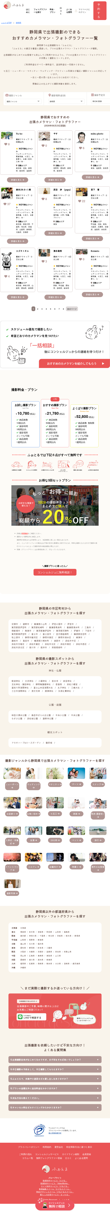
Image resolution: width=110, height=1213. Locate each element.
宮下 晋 (95, 189)
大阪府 (23, 951)
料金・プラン (52, 10)
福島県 (66, 931)
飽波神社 (16, 680)
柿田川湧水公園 (19, 715)
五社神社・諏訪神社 (21, 684)
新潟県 (40, 939)
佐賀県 (32, 963)
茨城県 (60, 935)
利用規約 (25, 533)
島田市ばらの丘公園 (41, 715)
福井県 (40, 943)
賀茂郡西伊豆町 (19, 627)
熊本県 (49, 963)
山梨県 (23, 939)
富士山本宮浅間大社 (43, 687)
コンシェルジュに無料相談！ (55, 572)
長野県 (32, 939)
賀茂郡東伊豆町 (43, 630)
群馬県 (77, 935)
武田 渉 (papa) (62, 189)
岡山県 (23, 955)
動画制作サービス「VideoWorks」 (55, 1183)
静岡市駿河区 (31, 637)
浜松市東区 (34, 644)
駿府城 (49, 742)
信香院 (59, 684)
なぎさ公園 (17, 718)
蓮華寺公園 (48, 718)
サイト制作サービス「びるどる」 (55, 1186)
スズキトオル (22, 250)
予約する (98, 11)
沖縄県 (23, 967)
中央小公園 (61, 715)
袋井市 (44, 647)
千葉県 (42, 935)
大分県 (58, 963)
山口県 (58, 955)
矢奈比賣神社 (64, 690)
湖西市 (57, 640)
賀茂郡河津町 (62, 630)
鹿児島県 (76, 963)
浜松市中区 (70, 640)
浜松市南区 (65, 644)
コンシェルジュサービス (47, 1154)
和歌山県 (67, 951)
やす (55, 133)
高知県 (40, 959)
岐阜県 (40, 947)
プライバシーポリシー (28, 1146)
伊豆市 (70, 624)
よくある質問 (69, 10)
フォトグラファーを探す (40, 10)
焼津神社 (49, 690)
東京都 (23, 935)
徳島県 (49, 959)
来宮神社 (67, 680)
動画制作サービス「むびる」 (55, 1180)
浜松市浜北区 (18, 647)
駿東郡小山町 (40, 624)
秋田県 (49, 931)
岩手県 (32, 931)
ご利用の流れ (25, 1154)
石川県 (32, 943)
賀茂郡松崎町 (37, 627)
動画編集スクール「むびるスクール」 (55, 1189)
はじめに (28, 10)
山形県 (58, 931)
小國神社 (42, 680)
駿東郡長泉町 (55, 627)
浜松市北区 (50, 644)
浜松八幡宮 (72, 684)
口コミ (61, 11)
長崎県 (40, 963)
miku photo (97, 133)
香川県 (32, 959)
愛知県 (23, 947)
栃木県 (68, 935)
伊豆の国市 (57, 624)
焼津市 (79, 637)
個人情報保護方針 (55, 1133)
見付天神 (35, 690)
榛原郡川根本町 (41, 640)
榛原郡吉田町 (80, 634)
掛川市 (32, 647)
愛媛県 (23, 959)
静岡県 (18, 22)
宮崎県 (66, 963)
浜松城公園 (32, 718)
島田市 (26, 640)
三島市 (88, 627)
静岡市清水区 (64, 637)
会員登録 (86, 1154)
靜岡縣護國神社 (43, 684)
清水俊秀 (57, 250)
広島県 (32, 955)
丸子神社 (62, 687)
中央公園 (75, 715)
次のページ (72, 308)
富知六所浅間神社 (20, 687)
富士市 (34, 634)
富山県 (23, 943)
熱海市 (28, 630)
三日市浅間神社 (19, 690)
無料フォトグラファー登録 (49, 1158)
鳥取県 (49, 955)
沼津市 (15, 624)
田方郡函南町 (62, 634)
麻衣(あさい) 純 (23, 189)
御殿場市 (16, 630)
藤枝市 (15, 640)
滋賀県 (49, 951)
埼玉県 (51, 935)
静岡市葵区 (48, 637)
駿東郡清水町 (73, 627)
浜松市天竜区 (18, 644)
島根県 (40, 955)
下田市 (88, 630)
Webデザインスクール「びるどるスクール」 (55, 1191)
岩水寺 (55, 680)
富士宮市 (47, 634)
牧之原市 (16, 637)
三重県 (49, 947)
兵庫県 (32, 951)
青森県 (23, 931)
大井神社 (29, 680)
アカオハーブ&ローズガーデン (26, 742)
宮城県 (40, 931)
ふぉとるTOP (6, 22)
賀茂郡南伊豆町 (19, 634)
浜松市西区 (81, 644)
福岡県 (23, 963)
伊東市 (77, 630)
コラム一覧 (27, 1158)
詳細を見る (16, 179)
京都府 (40, 951)
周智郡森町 (57, 647)
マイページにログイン (84, 10)
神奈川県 (32, 935)
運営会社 (58, 1146)
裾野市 (26, 624)
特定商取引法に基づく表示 (79, 1146)
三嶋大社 (75, 687)
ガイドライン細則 (70, 1154)
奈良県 (58, 951)
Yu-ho (19, 133)
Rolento (95, 250)
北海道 (23, 927)
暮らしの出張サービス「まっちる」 (55, 1194)
